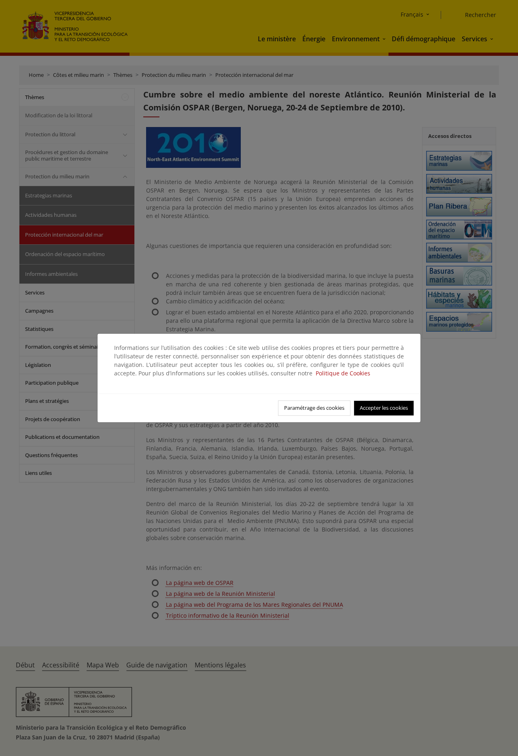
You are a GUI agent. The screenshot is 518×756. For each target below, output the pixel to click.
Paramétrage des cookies (314, 407)
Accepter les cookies (384, 407)
